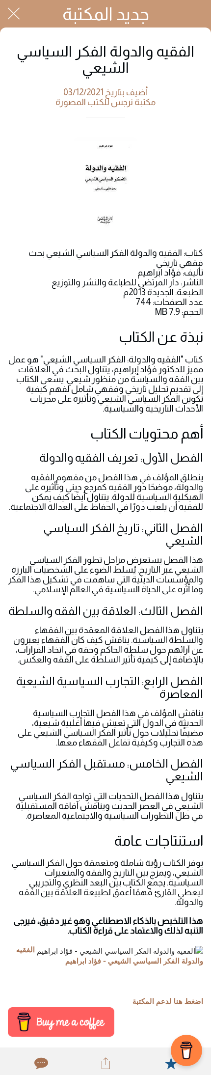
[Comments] (40, 1063)
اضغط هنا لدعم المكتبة (167, 1001)
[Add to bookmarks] (171, 1063)
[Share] (105, 1063)
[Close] (14, 14)
